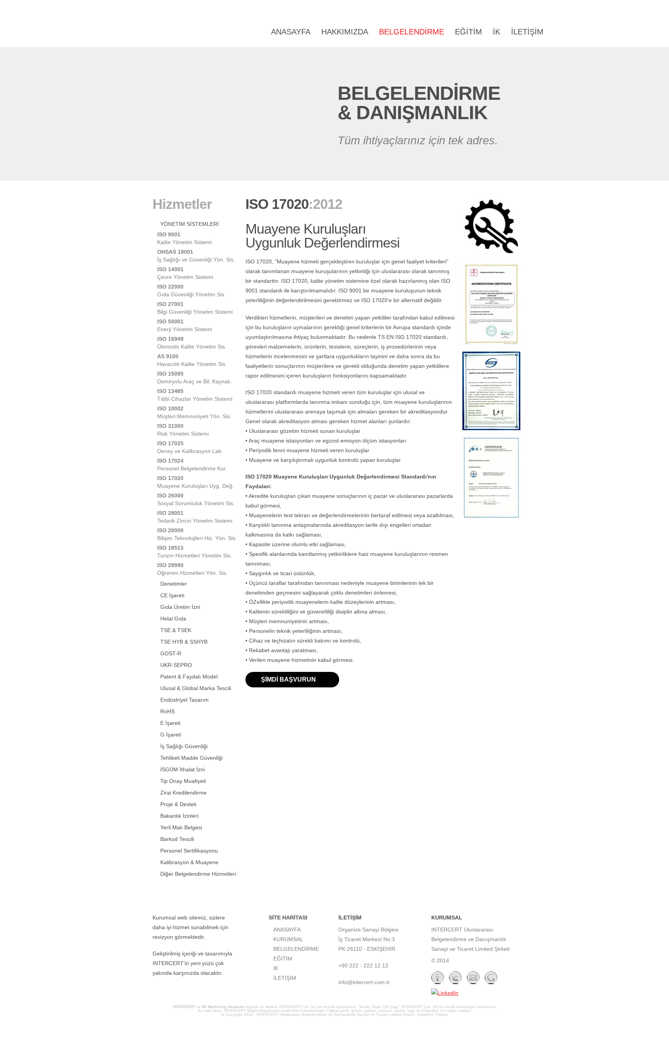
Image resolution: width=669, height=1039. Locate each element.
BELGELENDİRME (411, 31)
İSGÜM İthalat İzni (182, 769)
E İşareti (170, 723)
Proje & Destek (178, 804)
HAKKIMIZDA (344, 31)
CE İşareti (172, 595)
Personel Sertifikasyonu (189, 851)
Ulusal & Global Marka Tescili (195, 688)
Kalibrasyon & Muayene (189, 862)
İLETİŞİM (527, 31)
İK (496, 31)
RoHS (167, 711)
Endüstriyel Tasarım (184, 700)
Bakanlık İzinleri (179, 816)
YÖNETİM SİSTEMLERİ (189, 224)
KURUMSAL (288, 939)
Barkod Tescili (177, 839)
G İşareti (170, 734)
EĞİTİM (468, 31)
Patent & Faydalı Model (189, 676)
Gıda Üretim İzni (180, 607)
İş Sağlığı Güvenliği (184, 746)
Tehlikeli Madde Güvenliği (191, 758)
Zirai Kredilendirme (183, 793)
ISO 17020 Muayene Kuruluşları (191, 32)
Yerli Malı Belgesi (181, 827)
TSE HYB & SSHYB (184, 642)
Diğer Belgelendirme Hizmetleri (198, 874)
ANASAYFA (290, 31)
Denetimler (173, 584)
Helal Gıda (173, 618)
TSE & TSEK (175, 630)
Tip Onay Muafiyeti (183, 781)
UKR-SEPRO (176, 665)
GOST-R (170, 653)
